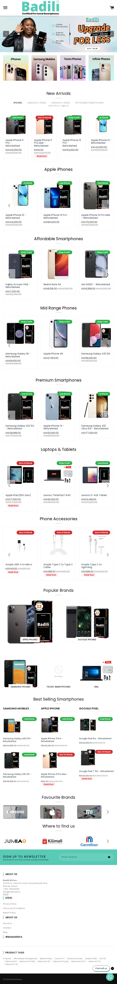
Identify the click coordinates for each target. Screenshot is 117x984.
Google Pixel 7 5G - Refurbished (96, 771)
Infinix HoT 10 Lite (27, 961)
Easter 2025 (91, 958)
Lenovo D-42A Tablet (94, 495)
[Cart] (112, 8)
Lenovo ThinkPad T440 (57, 495)
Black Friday (46, 958)
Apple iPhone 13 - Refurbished (101, 141)
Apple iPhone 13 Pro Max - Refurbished (95, 216)
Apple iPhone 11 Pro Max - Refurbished (43, 142)
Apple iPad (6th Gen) (18, 495)
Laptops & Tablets (58, 105)
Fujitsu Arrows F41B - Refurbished (17, 286)
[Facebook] (6, 894)
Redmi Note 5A (52, 284)
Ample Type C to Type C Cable (58, 566)
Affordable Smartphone (25, 958)
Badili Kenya (16, 979)
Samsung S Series (60, 102)
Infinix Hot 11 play (61, 961)
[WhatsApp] (7, 894)
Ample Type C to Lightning (91, 566)
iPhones (18, 102)
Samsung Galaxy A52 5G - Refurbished (17, 740)
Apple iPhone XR (53, 353)
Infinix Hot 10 (11, 961)
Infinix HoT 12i (11, 964)
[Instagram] (4, 894)
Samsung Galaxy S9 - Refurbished (18, 355)
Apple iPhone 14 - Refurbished (53, 427)
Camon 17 (59, 958)
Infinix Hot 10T (44, 961)
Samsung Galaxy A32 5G (95, 353)
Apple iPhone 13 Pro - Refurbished (56, 216)
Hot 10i (103, 958)
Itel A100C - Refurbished (95, 284)
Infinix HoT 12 (95, 961)
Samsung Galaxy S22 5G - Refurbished (19, 427)
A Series (7, 958)
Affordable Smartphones (89, 102)
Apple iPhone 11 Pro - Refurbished (52, 740)
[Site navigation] (5, 8)
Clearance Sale (75, 958)
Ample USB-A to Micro (18, 564)
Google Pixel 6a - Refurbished (95, 738)
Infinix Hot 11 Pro (78, 961)
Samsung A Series (36, 102)
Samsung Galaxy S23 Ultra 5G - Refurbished (94, 427)
